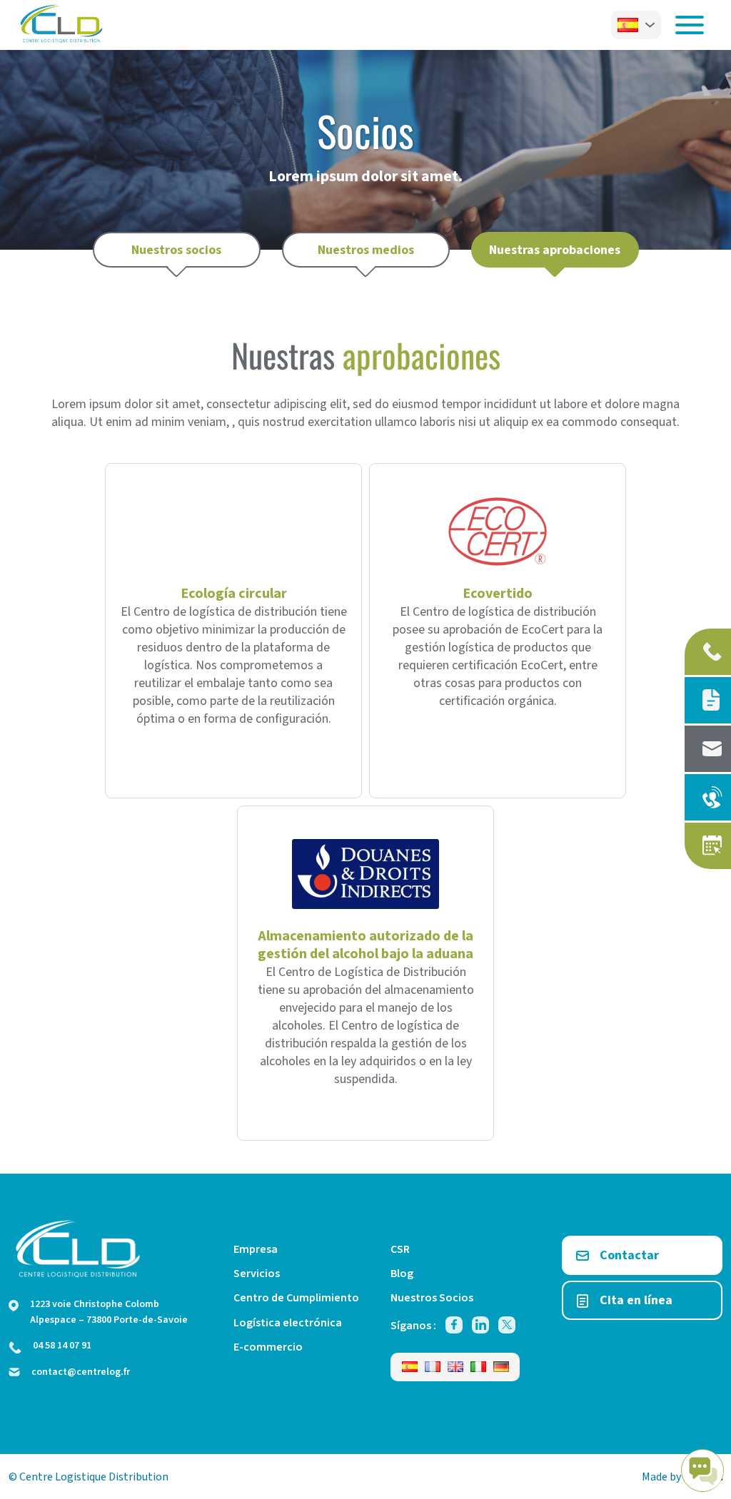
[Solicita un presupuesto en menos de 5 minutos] (708, 700)
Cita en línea (636, 1300)
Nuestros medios (366, 250)
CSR (400, 1249)
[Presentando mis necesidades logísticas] (708, 846)
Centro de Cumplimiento (296, 1298)
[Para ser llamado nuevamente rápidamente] (708, 797)
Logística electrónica (287, 1323)
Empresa (255, 1249)
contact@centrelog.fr (80, 1372)
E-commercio (268, 1347)
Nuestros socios (176, 250)
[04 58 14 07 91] (708, 652)
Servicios (256, 1274)
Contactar (629, 1255)
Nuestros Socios (431, 1298)
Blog (401, 1274)
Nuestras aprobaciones (554, 250)
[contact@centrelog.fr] (708, 749)
